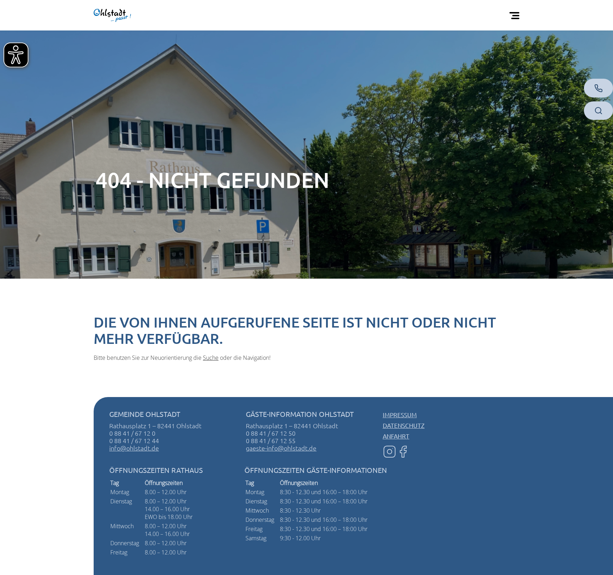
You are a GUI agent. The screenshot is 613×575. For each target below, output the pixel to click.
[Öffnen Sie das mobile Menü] (515, 15)
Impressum (400, 414)
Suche (211, 358)
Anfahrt (396, 436)
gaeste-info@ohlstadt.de (281, 448)
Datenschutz (404, 425)
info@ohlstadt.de (134, 448)
